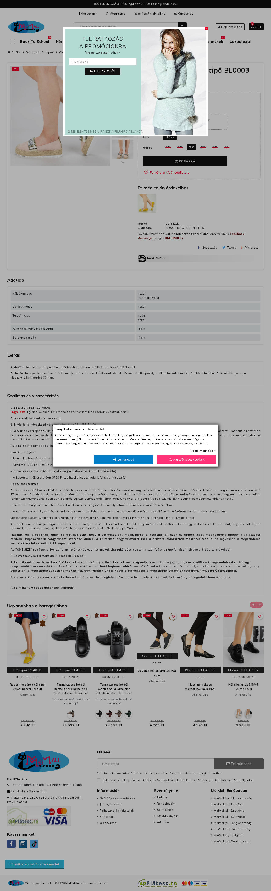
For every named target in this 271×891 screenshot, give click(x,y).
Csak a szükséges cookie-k (187, 459)
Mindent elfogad (123, 459)
